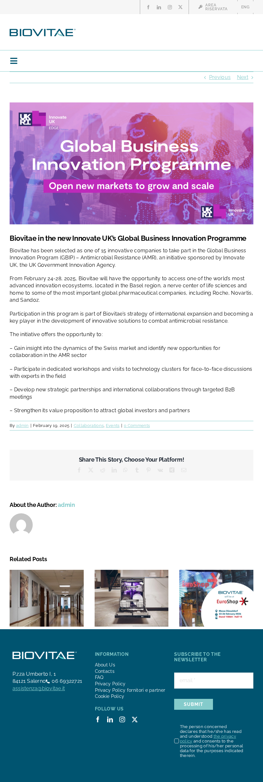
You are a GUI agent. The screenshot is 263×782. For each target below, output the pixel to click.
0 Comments (137, 425)
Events (113, 425)
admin (22, 425)
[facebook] (148, 7)
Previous (220, 77)
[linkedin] (159, 7)
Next (242, 77)
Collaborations (89, 425)
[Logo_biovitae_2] (43, 30)
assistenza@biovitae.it (39, 688)
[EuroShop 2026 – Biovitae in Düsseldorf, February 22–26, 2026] (216, 573)
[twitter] (180, 7)
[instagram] (170, 7)
